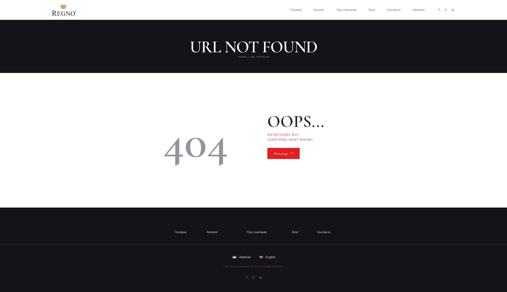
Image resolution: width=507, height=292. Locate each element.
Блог (295, 232)
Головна (180, 232)
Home (242, 56)
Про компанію (257, 232)
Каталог (212, 232)
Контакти (323, 232)
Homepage (281, 153)
